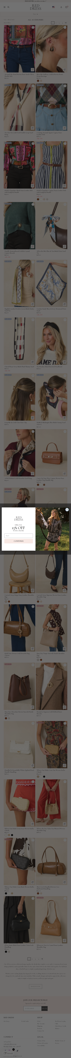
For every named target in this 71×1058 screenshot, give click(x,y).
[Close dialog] (67, 509)
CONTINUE (18, 541)
